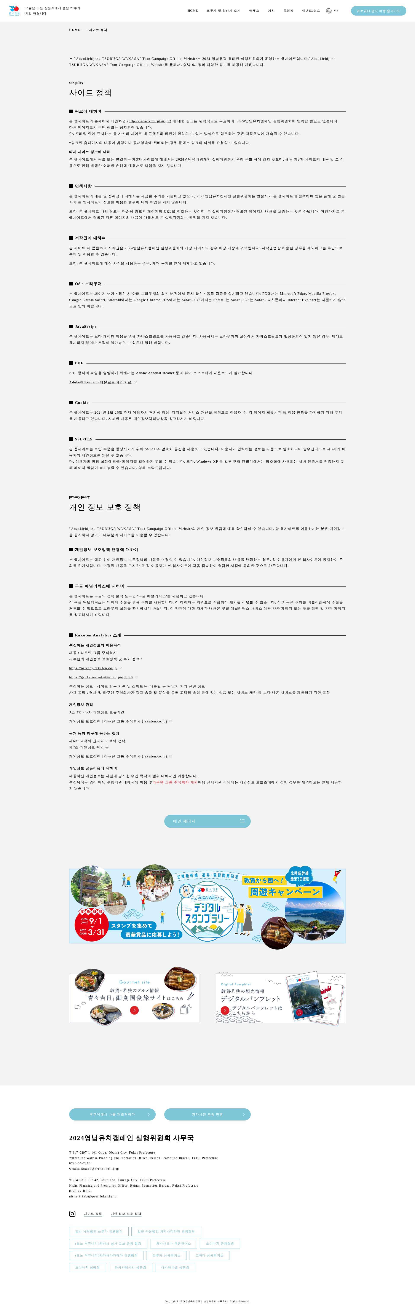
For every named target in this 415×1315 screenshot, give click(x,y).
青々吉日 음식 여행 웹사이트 (378, 11)
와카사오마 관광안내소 (173, 1243)
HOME (74, 30)
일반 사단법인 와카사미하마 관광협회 (166, 1231)
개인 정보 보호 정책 (126, 1213)
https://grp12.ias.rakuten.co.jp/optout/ (101, 677)
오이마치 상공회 (87, 1267)
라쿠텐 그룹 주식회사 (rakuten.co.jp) (135, 721)
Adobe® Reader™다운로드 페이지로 (100, 382)
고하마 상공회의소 (210, 1255)
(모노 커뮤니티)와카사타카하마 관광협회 (106, 1255)
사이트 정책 (93, 1213)
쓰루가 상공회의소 (167, 1255)
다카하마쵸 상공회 (175, 1267)
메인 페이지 (184, 821)
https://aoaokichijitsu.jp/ (149, 121)
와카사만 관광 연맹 (207, 1114)
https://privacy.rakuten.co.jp (93, 668)
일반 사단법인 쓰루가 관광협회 (99, 1231)
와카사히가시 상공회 (130, 1267)
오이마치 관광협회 (220, 1243)
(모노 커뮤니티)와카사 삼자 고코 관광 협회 (108, 1243)
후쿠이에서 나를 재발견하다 (112, 1114)
